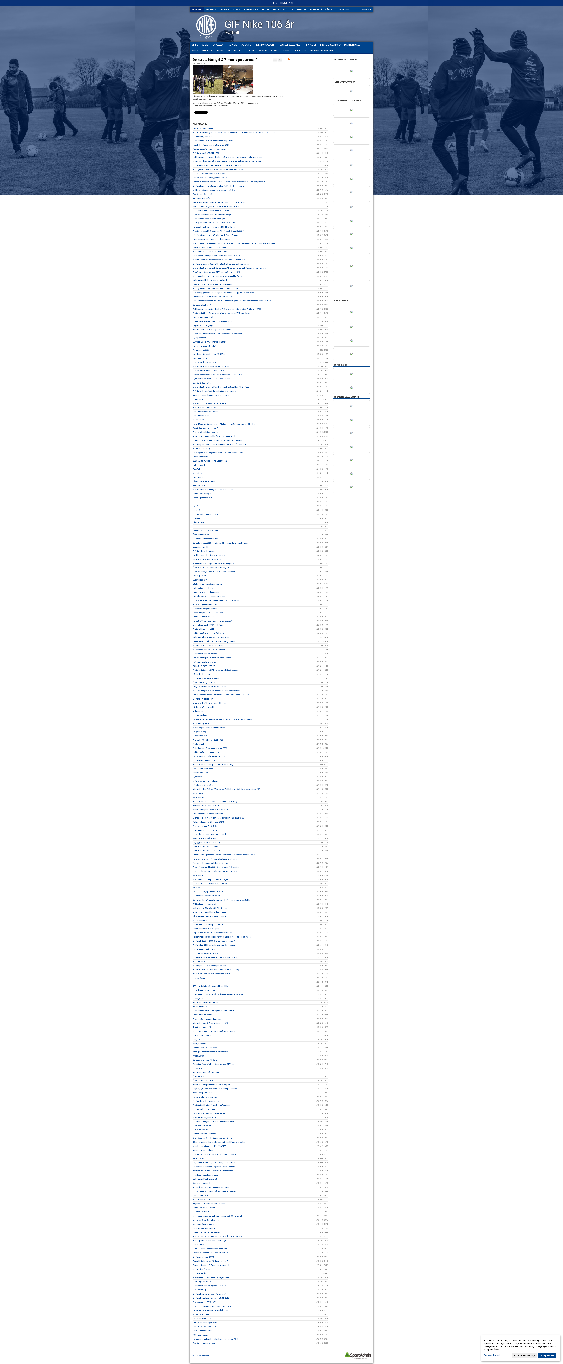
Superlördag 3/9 (200, 580)
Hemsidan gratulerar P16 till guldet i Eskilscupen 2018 (215, 1339)
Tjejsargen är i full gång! (203, 325)
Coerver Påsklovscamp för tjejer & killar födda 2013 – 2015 (217, 375)
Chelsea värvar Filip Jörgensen (205, 432)
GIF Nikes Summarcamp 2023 (205, 514)
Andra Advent (198, 1056)
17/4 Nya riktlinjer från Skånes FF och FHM (210, 986)
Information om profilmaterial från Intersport (211, 1084)
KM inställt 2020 (199, 888)
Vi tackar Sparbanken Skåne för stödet (209, 173)
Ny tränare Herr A (200, 358)
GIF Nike (197, 9)
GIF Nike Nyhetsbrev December (206, 678)
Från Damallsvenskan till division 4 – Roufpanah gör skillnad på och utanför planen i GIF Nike (232, 301)
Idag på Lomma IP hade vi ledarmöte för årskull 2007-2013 (217, 1236)
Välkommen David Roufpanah (205, 412)
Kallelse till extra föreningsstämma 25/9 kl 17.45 (213, 489)
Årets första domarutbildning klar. (207, 1019)
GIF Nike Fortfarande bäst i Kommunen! (209, 1294)
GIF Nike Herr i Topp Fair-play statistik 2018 (211, 1298)
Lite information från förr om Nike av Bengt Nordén (214, 641)
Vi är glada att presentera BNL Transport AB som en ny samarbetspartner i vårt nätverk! (229, 268)
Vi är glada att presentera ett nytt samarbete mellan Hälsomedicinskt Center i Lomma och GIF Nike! (234, 243)
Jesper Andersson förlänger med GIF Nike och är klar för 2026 (219, 202)
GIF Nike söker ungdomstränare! (206, 1109)
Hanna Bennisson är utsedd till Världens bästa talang (215, 801)
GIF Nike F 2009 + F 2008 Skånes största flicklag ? (214, 941)
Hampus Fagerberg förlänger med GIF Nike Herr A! (214, 227)
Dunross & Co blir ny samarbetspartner (209, 342)
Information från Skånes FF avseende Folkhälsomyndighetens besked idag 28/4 (227, 789)
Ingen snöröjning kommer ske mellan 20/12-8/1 (213, 395)
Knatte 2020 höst (200, 920)
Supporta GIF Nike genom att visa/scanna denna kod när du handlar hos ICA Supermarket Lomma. (234, 132)
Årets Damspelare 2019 (203, 1080)
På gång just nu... (200, 576)
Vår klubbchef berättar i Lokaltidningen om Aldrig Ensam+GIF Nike (221, 695)
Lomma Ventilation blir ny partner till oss (210, 178)
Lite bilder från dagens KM (204, 707)
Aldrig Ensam (198, 711)
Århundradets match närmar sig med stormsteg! (213, 1171)
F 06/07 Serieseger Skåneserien (206, 592)
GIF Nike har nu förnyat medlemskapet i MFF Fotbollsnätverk (218, 186)
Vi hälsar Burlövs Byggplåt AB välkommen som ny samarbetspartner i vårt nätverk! (227, 161)
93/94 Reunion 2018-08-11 (204, 1331)
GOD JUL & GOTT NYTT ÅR (204, 666)
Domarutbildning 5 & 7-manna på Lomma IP (225, 60)
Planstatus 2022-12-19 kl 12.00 (205, 531)
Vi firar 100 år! (198, 1245)
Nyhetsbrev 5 (198, 777)
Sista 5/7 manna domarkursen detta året (210, 1249)
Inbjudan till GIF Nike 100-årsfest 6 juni (209, 1203)
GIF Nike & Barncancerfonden (205, 539)
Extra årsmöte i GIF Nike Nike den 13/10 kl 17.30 (213, 297)
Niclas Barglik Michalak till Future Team (209, 727)
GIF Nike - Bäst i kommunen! (204, 551)
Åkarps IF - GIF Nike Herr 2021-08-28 (208, 740)
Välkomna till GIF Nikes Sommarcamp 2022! (211, 637)
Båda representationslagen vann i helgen (210, 916)
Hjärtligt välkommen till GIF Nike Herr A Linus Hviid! (214, 223)
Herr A (195, 506)
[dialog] (520, 1348)
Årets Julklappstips (201, 535)
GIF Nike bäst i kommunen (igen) (206, 1101)
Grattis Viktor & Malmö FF (203, 629)
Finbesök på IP (199, 465)
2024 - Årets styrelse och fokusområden (210, 461)
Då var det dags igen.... (202, 674)
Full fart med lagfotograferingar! (206, 1232)
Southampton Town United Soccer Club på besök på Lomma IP (219, 444)
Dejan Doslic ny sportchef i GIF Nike (208, 892)
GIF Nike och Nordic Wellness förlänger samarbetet (214, 391)
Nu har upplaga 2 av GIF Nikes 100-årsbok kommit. (214, 1031)
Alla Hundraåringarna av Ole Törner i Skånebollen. (213, 1121)
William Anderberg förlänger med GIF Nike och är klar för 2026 (219, 260)
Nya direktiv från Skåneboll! (204, 838)
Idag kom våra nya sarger (203, 1224)
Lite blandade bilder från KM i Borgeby (209, 555)
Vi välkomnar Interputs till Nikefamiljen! (209, 219)
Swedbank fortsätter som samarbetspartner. (211, 239)
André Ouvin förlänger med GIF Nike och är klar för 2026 (216, 272)
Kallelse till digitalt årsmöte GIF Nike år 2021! (211, 810)
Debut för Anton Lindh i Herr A (205, 428)
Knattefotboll (198, 473)
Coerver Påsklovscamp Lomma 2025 (208, 370)
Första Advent (199, 1068)
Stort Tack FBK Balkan (202, 1126)
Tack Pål (196, 469)
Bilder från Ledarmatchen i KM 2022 (208, 559)
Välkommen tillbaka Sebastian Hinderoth (210, 280)
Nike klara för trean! (201, 1314)
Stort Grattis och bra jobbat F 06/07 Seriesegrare (213, 563)
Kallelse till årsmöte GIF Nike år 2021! (208, 822)
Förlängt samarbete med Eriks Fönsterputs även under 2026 (218, 169)
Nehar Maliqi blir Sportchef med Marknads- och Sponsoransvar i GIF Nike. (224, 424)
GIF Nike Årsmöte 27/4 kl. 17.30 (206, 153)
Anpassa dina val (492, 1355)
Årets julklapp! (199, 1076)
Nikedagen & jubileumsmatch (205, 1175)
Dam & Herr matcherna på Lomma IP (208, 924)
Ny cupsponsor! (199, 338)
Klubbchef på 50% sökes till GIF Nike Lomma (212, 908)
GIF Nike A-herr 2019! (201, 1212)
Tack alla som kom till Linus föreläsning (209, 596)
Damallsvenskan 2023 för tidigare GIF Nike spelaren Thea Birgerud (221, 543)
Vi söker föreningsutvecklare (205, 608)
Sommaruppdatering (201, 448)
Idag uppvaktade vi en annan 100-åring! (209, 1240)
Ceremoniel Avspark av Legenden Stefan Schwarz (214, 1167)
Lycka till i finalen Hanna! (203, 769)
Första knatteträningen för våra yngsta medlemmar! (214, 1191)
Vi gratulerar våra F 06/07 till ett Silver (208, 625)
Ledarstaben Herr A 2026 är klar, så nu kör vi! (211, 210)
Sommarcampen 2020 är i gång (206, 929)
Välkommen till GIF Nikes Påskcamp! (208, 814)
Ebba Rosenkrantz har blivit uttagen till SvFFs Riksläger (216, 600)
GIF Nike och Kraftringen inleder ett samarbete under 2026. (217, 165)
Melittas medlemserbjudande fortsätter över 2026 (214, 190)
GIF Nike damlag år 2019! (203, 1257)
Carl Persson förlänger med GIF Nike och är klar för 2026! (216, 256)
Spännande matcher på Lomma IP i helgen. (211, 879)
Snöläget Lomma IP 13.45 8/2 (205, 826)
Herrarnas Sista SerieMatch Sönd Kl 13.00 (210, 1310)
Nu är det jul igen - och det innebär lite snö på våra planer (216, 691)
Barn (235, 9)
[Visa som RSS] (288, 60)
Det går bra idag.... (200, 732)
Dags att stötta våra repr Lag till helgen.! (209, 1113)
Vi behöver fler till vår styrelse (205, 654)
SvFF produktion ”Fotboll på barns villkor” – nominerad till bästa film (221, 900)
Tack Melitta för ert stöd (203, 317)
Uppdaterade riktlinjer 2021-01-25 (207, 830)
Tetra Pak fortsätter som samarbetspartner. (211, 247)
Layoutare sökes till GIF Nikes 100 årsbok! (210, 1253)
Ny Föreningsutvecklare (203, 588)
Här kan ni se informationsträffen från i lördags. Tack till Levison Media (222, 719)
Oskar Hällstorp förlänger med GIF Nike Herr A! (212, 284)
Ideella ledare (198, 420)
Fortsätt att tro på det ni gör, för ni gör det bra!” (212, 621)
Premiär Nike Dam (200, 1195)
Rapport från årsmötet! (202, 1015)
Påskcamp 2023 (199, 522)
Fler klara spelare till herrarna (205, 1048)
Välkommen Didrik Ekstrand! (205, 1179)
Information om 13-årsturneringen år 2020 (210, 1023)
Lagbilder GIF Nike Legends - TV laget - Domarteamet (215, 1162)
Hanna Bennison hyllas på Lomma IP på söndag (213, 764)
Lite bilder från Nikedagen (204, 617)
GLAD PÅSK (198, 518)
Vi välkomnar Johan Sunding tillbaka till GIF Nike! (213, 1011)
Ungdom (223, 9)
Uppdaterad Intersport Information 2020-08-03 (212, 933)
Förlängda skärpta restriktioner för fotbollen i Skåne (215, 859)
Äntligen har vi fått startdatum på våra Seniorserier (214, 945)
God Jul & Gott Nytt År (202, 383)
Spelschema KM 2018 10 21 (204, 1302)
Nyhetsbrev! (198, 875)
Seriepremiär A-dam (201, 1199)
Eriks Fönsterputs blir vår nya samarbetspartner (213, 329)
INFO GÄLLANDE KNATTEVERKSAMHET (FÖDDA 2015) (216, 970)
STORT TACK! (198, 1158)
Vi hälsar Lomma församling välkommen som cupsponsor (217, 334)
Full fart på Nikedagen (202, 494)
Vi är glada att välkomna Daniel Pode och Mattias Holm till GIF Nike (221, 387)
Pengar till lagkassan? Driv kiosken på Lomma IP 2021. (216, 871)
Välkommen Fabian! (201, 416)
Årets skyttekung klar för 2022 (205, 682)
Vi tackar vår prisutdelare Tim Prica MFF (209, 1146)
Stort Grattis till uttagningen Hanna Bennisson (212, 1105)
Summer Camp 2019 (201, 1130)
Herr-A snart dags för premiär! (205, 949)
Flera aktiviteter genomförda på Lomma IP (210, 1261)
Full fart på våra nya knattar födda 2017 (209, 633)
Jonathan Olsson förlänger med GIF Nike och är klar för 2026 (218, 276)
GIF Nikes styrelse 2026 (202, 137)
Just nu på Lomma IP (201, 1183)
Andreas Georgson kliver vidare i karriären (210, 912)
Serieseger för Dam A (202, 305)
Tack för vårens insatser (203, 128)
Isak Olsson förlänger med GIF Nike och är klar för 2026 (216, 206)
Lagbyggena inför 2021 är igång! (206, 842)
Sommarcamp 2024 (201, 457)
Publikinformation (200, 773)
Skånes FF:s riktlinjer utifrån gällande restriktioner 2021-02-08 (218, 818)
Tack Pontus (198, 477)
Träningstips (198, 998)
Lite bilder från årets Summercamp (207, 584)
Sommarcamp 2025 (201, 350)
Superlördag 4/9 (200, 736)
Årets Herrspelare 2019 (202, 1093)
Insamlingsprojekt (200, 547)
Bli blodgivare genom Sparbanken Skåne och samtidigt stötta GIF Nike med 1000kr (228, 157)
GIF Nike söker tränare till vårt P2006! (208, 896)
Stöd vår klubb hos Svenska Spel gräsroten (211, 1277)
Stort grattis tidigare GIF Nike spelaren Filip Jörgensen (215, 670)
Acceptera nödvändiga (524, 1355)
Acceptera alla (547, 1355)
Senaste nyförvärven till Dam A (205, 1060)
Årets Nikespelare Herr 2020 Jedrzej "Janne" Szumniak (216, 867)
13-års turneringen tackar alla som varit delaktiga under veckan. (219, 1142)
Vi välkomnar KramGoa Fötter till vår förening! (212, 215)
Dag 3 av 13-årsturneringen (204, 1343)
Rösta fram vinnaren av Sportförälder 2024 (210, 403)
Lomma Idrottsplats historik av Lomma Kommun (213, 658)
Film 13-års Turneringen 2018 (205, 1322)
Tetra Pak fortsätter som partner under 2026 (211, 145)
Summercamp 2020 (201, 961)
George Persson (199, 1043)
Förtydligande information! (204, 990)
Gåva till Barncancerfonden (204, 481)
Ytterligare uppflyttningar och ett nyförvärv (210, 1052)
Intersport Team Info (201, 198)
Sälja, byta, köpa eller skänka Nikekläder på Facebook (216, 1089)
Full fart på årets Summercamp (206, 752)
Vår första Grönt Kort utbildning (206, 1220)
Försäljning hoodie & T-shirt (204, 346)
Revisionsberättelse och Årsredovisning (210, 149)
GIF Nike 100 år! (199, 1273)
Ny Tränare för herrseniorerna (205, 1097)
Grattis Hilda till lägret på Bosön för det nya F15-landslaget (217, 440)
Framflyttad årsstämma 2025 (205, 362)
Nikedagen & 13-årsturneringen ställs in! (209, 965)
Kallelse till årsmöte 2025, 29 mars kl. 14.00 (211, 366)
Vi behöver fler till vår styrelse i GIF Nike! (209, 703)
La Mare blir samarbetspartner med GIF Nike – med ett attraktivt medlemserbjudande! (229, 182)
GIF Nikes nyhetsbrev (202, 715)
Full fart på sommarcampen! (205, 1134)
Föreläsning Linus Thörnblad (205, 604)
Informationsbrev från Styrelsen (206, 1072)
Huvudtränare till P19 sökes (204, 407)
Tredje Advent (199, 1039)
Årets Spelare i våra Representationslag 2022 (212, 567)
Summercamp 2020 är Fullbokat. (206, 953)
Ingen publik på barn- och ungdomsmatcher (211, 974)
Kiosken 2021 (198, 793)
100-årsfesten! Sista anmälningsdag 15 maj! (211, 1187)
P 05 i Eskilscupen (200, 1335)
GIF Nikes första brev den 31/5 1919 (208, 645)
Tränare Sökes (199, 978)
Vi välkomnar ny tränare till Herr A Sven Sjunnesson (214, 572)
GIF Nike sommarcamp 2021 (205, 760)
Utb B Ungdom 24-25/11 (203, 1281)
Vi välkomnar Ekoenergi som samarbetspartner (212, 141)
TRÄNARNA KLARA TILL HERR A (206, 851)
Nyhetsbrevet (198, 797)
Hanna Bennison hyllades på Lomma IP (209, 756)
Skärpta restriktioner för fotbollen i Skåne (210, 863)
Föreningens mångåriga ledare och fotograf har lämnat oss (218, 453)
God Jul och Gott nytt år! (203, 194)
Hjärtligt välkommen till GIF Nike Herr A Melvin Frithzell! (216, 288)
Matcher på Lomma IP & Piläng (205, 781)
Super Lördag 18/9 (201, 723)
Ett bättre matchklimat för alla (205, 1327)
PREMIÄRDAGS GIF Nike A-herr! (206, 1228)
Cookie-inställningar (200, 1356)
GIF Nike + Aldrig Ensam (203, 699)
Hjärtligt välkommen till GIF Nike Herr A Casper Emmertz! (216, 235)
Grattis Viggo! (198, 399)
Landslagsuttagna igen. (203, 498)
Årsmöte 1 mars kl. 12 (202, 1027)
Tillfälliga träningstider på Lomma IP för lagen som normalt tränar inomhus (224, 855)
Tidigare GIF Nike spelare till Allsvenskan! (210, 686)
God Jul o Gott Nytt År (202, 1035)
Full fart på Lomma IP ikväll (204, 1208)
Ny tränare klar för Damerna (204, 662)
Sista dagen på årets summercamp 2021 (210, 748)
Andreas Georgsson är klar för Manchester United (214, 436)
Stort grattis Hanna (201, 744)
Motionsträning (199, 1290)
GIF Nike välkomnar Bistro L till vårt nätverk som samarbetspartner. (221, 264)
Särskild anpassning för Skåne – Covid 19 (210, 834)
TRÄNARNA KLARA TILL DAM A (206, 846)
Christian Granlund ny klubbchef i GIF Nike (210, 883)
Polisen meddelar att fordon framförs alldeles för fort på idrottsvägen (222, 937)
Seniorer (210, 9)
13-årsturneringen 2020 (202, 1007)
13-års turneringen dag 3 (203, 1150)
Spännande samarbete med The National (210, 251)
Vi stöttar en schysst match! (204, 1117)
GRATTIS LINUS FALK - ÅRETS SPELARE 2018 (212, 1306)
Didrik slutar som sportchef (204, 904)
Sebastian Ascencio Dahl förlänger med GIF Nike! (213, 1064)
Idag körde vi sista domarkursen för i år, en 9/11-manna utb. (218, 1216)
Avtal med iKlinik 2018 (202, 1318)
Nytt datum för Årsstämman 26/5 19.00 (209, 354)
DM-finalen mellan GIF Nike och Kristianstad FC (212, 321)
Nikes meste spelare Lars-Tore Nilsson (209, 650)
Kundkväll (197, 510)
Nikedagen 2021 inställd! (203, 785)
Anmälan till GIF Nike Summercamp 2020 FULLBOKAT (215, 957)
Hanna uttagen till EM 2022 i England (208, 613)
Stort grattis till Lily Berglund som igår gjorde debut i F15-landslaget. (221, 313)
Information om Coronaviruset (205, 1002)
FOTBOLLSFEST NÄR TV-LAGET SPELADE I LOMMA (214, 1154)
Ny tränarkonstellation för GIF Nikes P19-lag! (211, 379)
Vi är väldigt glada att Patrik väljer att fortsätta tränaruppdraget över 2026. (223, 293)
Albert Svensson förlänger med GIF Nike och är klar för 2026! (218, 231)
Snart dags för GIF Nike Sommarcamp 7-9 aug (212, 1138)
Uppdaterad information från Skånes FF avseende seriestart (218, 994)
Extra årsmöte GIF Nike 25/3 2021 (207, 805)
